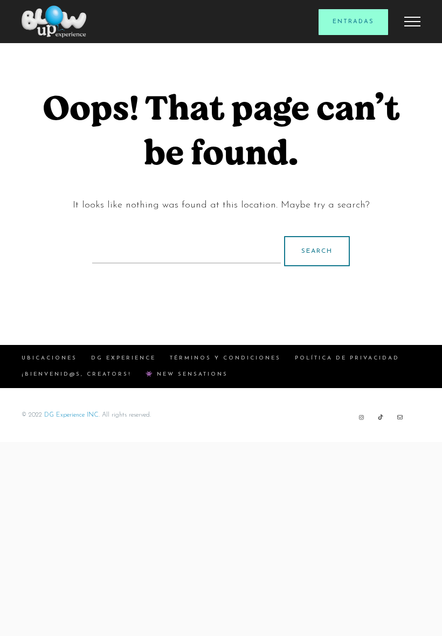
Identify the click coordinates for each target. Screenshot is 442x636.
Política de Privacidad (347, 358)
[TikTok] (380, 417)
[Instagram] (361, 417)
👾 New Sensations (187, 374)
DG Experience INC (71, 415)
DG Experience (123, 358)
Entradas (353, 22)
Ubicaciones (49, 358)
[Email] (400, 417)
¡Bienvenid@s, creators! (77, 374)
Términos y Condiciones (225, 358)
